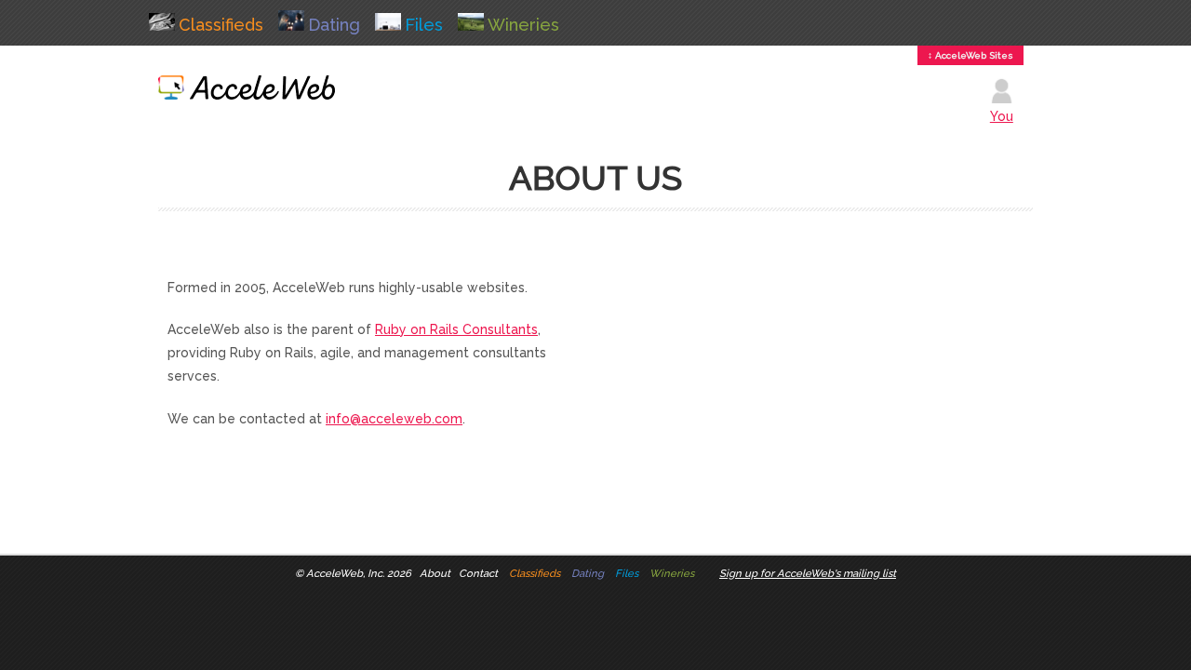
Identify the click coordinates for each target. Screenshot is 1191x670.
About (435, 573)
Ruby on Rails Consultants (456, 329)
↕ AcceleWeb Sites (970, 55)
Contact (478, 573)
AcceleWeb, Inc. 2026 (358, 573)
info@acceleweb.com (394, 418)
